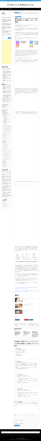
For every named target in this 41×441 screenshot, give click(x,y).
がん (4, 117)
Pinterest (26, 319)
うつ (4, 124)
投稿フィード (5, 203)
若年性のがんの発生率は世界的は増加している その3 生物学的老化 (7, 75)
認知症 (5, 120)
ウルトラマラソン (6, 156)
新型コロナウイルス (18, 16)
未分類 (4, 166)
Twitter (22, 319)
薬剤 (3, 134)
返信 (26, 349)
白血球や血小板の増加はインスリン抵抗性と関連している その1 (7, 96)
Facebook (17, 319)
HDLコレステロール (6, 130)
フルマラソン (5, 155)
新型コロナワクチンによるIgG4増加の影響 (29, 298)
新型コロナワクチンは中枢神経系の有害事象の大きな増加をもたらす (18, 333)
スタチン (5, 135)
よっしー (7, 101)
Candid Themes (29, 439)
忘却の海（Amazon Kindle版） (6, 17)
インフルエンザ (6, 125)
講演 (3, 160)
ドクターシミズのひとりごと (20, 4)
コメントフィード (5, 204)
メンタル (4, 159)
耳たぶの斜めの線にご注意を (6, 194)
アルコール (4, 145)
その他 (4, 165)
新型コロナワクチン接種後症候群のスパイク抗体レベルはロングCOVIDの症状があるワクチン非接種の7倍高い (35, 334)
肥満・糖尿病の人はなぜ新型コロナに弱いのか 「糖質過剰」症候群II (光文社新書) (6, 20)
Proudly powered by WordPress (14, 439)
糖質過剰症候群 (5, 113)
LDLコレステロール (6, 129)
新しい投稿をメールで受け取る (18, 423)
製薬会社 (4, 141)
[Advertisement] (6, 52)
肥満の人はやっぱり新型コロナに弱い (28, 310)
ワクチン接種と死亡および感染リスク (25, 279)
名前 (15, 415)
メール (24, 415)
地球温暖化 (4, 162)
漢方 (3, 139)
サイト (32, 415)
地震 (3, 163)
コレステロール (5, 128)
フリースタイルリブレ (6, 151)
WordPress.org (5, 206)
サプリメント (5, 138)
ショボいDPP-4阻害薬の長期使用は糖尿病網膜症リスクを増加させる (7, 72)
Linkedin (31, 319)
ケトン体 (4, 144)
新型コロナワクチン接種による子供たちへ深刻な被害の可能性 (26, 333)
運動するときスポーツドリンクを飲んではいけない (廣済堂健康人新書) (6, 27)
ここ (21, 34)
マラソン (4, 154)
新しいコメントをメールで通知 (18, 420)
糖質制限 (4, 112)
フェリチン (4, 148)
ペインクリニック (5, 152)
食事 (3, 142)
